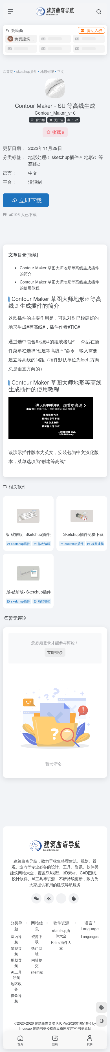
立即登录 (55, 652)
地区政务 (16, 986)
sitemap (37, 972)
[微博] (49, 898)
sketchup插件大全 (61, 933)
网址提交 (36, 963)
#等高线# (36, 327)
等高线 (53, 350)
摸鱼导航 (16, 998)
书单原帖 (84, 1028)
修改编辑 (44, 543)
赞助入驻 (94, 30)
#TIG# (74, 327)
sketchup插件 (26, 71)
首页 (9, 71)
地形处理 (47, 71)
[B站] (74, 898)
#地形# (43, 341)
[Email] (61, 898)
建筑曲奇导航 (25, 861)
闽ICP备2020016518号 (73, 1023)
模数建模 (97, 543)
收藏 (58, 132)
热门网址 (36, 951)
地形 (88, 157)
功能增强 (44, 601)
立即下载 (30, 200)
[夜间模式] (101, 1021)
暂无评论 (17, 618)
